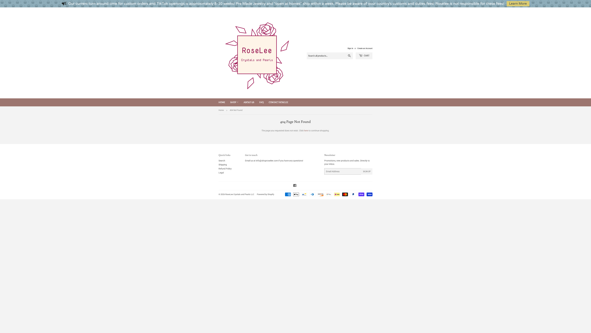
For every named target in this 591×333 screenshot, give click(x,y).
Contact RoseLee (278, 102)
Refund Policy (225, 168)
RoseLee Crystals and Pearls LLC (239, 194)
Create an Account (364, 48)
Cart (366, 55)
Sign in (350, 48)
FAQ (261, 102)
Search (222, 160)
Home (222, 102)
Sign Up (366, 171)
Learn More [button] (518, 4)
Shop (233, 102)
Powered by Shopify (265, 194)
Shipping (223, 164)
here (306, 130)
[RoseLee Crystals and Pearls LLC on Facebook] (294, 186)
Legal (221, 172)
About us (249, 102)
